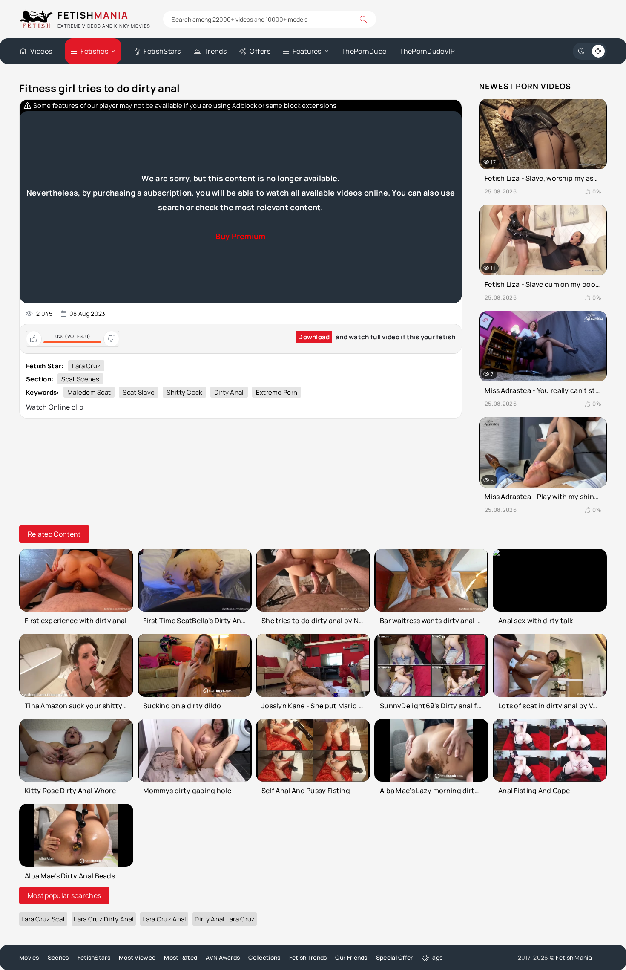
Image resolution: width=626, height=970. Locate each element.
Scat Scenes (80, 379)
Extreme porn (277, 392)
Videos (41, 51)
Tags (435, 957)
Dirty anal (229, 392)
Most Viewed (137, 957)
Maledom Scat (89, 392)
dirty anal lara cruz (225, 919)
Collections (264, 957)
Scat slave (139, 392)
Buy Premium (240, 236)
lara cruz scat (43, 919)
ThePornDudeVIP (427, 51)
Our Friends (351, 957)
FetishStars (162, 51)
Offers (260, 51)
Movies (29, 957)
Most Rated (180, 957)
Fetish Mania (574, 957)
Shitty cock (184, 392)
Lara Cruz (86, 365)
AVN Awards (223, 957)
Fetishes (94, 51)
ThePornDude (363, 51)
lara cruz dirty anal (104, 919)
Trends (215, 51)
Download (314, 336)
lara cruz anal (164, 919)
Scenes (58, 957)
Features (307, 51)
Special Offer (394, 957)
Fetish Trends (308, 957)
